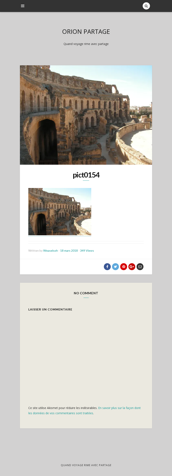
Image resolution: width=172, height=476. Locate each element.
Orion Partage (86, 31)
